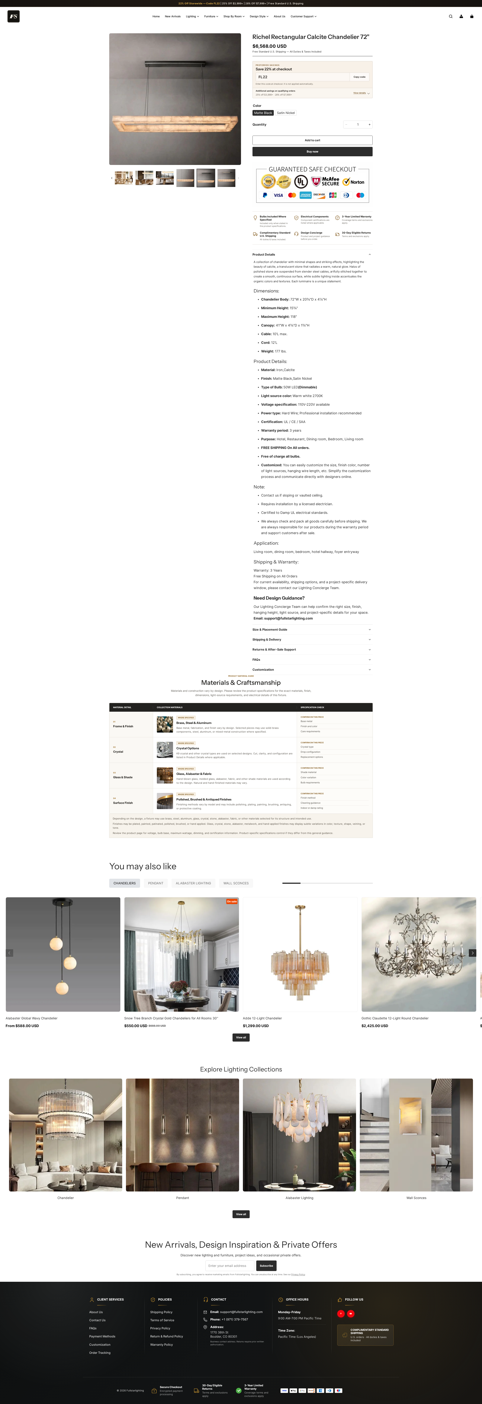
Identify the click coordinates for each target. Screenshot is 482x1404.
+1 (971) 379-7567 (235, 1319)
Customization (100, 1344)
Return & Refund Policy (166, 1336)
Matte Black (263, 113)
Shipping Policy (161, 1312)
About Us (279, 16)
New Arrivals (173, 16)
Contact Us (97, 1320)
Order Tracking (100, 1353)
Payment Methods (102, 1336)
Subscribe (266, 1265)
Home (156, 16)
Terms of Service (162, 1320)
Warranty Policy (161, 1344)
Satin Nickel (286, 113)
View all (241, 1037)
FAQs (93, 1328)
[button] (450, 16)
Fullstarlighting (135, 1390)
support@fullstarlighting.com (241, 1312)
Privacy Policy (298, 1274)
